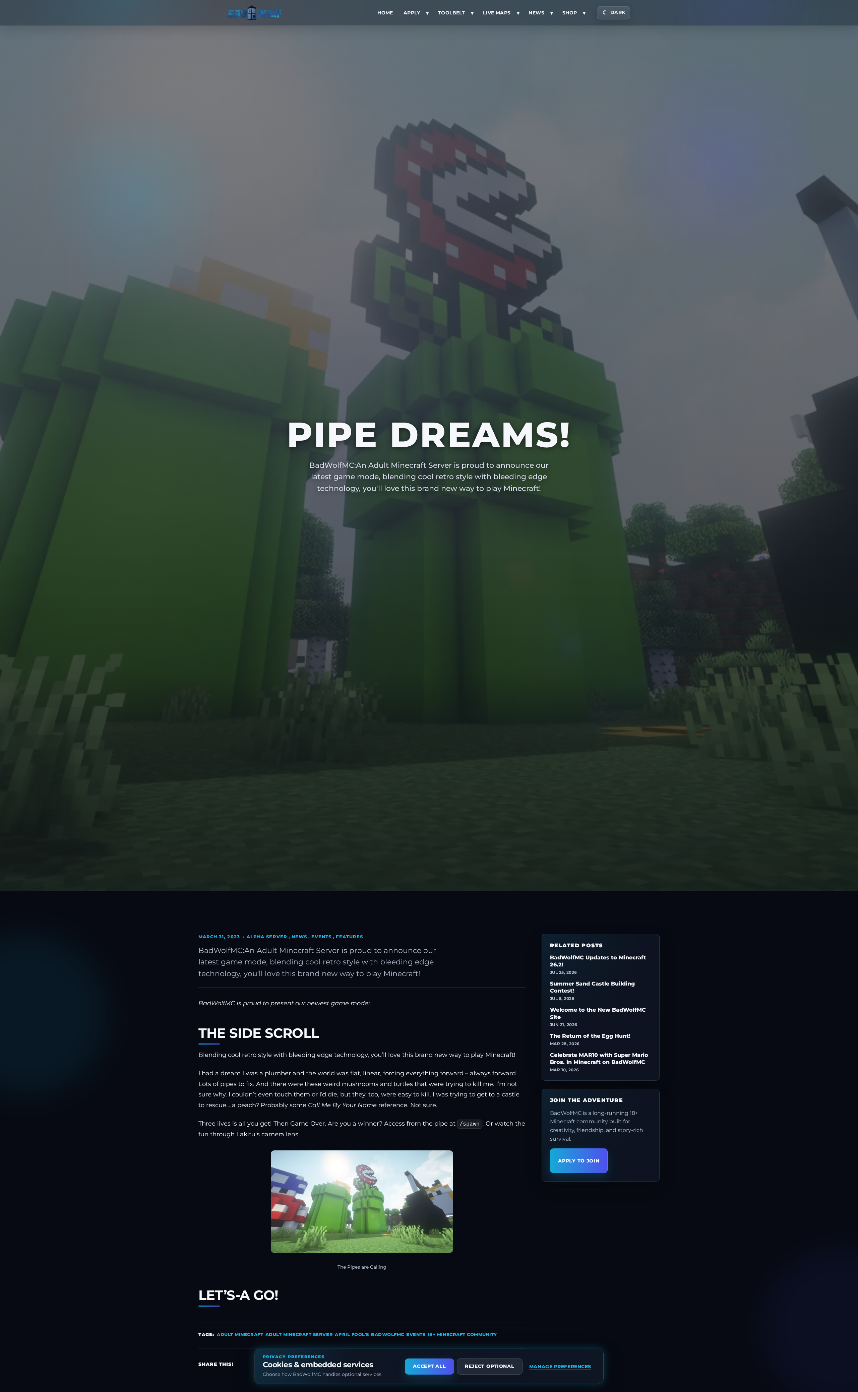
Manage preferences (560, 1367)
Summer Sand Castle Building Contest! (592, 987)
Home (385, 13)
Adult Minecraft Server (299, 1334)
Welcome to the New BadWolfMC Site (598, 1013)
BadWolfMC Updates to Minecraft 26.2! (598, 961)
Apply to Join (578, 1161)
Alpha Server (267, 936)
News (536, 13)
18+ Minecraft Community (462, 1334)
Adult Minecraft (240, 1334)
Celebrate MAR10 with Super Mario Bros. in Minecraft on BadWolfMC (599, 1059)
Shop (569, 13)
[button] (362, 1201)
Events (321, 936)
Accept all (429, 1366)
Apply (412, 13)
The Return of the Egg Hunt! (590, 1036)
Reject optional (489, 1366)
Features (349, 936)
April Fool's (352, 1334)
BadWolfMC (387, 1334)
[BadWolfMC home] (255, 12)
